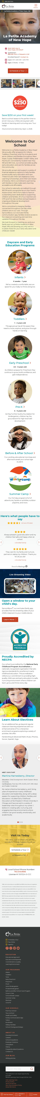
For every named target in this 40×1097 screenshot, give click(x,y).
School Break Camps (12, 995)
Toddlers (8, 974)
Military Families (11, 1024)
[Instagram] (10, 948)
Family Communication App (14, 1017)
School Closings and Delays (14, 1027)
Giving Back (9, 1044)
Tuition (8, 1020)
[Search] (31, 1069)
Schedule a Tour (13, 939)
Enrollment (9, 1022)
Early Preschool (10, 979)
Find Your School (11, 1011)
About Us (10, 1032)
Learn (9, 620)
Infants (8, 972)
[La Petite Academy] (7, 6)
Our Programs (13, 970)
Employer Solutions (12, 1042)
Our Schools (12, 1008)
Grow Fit (8, 1002)
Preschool (9, 981)
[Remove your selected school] (1, 11)
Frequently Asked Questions (14, 1049)
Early (19, 362)
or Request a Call (19, 855)
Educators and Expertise (13, 959)
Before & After (19, 453)
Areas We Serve (11, 1087)
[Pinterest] (14, 948)
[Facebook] (7, 948)
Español (10, 944)
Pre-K (7, 984)
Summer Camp (10, 998)
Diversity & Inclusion (12, 1035)
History (8, 1047)
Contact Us (24, 57)
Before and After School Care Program (18, 991)
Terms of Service (11, 1083)
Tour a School (10, 1013)
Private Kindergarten (12, 988)
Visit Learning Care (11, 1080)
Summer (19, 494)
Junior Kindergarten (12, 986)
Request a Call (24, 54)
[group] (6, 83)
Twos (7, 977)
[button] (18, 822)
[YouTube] (18, 948)
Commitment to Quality (13, 962)
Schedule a (17, 71)
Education (11, 954)
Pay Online (11, 942)
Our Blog (10, 1055)
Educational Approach (13, 957)
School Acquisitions (12, 1040)
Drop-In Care (10, 993)
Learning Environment (13, 964)
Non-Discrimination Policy (14, 1085)
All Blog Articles (10, 1058)
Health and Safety (11, 1015)
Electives (8, 1000)
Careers (8, 1037)
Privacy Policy (10, 1081)
